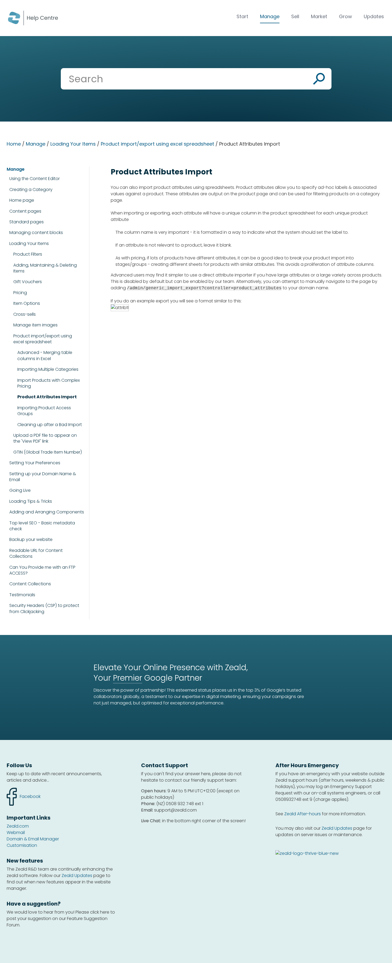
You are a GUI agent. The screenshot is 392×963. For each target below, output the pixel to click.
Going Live (20, 490)
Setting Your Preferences (34, 463)
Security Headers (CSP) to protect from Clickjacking (44, 608)
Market (319, 16)
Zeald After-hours (302, 814)
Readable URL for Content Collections (36, 553)
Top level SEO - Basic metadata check (42, 526)
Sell (295, 16)
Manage (269, 16)
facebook (24, 794)
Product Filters (27, 254)
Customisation (22, 845)
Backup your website (31, 540)
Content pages (25, 211)
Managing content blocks (36, 232)
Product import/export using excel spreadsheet (157, 144)
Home (14, 144)
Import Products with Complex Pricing (48, 383)
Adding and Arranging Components (46, 512)
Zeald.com (18, 826)
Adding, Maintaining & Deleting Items (45, 268)
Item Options (26, 303)
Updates (374, 16)
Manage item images (35, 325)
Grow (345, 16)
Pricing (20, 293)
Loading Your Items (73, 144)
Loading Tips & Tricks (30, 501)
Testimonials (22, 595)
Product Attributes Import (47, 397)
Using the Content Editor (34, 179)
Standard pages (26, 222)
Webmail (16, 832)
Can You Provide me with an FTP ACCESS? (42, 570)
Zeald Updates (77, 875)
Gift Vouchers (27, 282)
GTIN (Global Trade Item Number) (47, 452)
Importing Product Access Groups (44, 411)
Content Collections (30, 584)
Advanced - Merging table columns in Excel (44, 355)
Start (242, 16)
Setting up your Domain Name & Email (42, 477)
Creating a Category (31, 189)
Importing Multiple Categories (47, 369)
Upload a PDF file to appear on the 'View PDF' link (45, 438)
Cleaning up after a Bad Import (49, 425)
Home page (21, 200)
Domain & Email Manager (33, 839)
